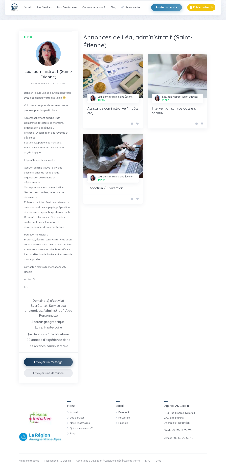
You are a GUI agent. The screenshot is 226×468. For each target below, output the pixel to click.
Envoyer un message (48, 362)
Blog (113, 7)
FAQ (147, 461)
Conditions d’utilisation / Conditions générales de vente (108, 461)
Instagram (124, 418)
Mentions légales (29, 461)
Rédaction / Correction (105, 188)
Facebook (124, 412)
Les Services (44, 7)
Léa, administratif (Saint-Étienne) (116, 96)
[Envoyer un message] (132, 124)
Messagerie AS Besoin (57, 461)
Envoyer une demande (48, 373)
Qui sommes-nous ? (93, 7)
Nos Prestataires (67, 7)
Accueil (27, 7)
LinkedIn (123, 423)
